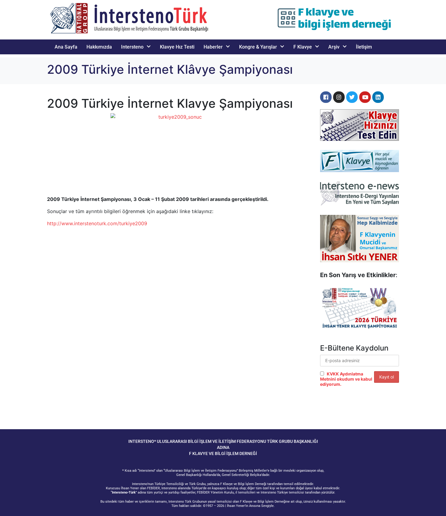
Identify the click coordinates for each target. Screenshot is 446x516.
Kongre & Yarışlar (258, 47)
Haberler (213, 47)
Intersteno (132, 47)
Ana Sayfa (66, 47)
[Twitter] (352, 97)
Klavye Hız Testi (177, 47)
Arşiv (334, 47)
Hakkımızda (99, 47)
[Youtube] (365, 97)
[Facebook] (326, 97)
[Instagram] (339, 97)
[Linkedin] (378, 97)
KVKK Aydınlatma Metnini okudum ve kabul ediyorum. (346, 379)
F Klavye (302, 47)
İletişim (364, 47)
